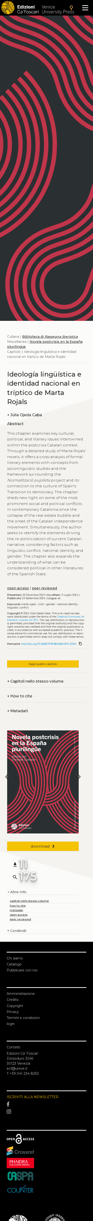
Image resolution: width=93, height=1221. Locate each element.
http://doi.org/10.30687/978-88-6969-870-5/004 (49, 644)
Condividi (16, 931)
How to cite (19, 696)
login (11, 1024)
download (43, 846)
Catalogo (14, 964)
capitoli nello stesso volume (29, 901)
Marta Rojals (28, 604)
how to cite (18, 905)
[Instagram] (46, 1112)
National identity (67, 604)
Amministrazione (21, 993)
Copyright (15, 1006)
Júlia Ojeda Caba (24, 415)
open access (18, 588)
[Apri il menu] (85, 8)
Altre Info (16, 892)
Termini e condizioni (23, 1018)
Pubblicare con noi (22, 970)
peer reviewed (44, 588)
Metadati (17, 711)
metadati (16, 910)
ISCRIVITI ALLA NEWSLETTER (32, 1097)
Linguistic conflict (18, 607)
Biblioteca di (50, 336)
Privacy (13, 1012)
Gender (50, 604)
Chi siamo (15, 958)
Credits (12, 999)
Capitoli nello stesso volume (35, 681)
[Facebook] (46, 1104)
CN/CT (41, 604)
